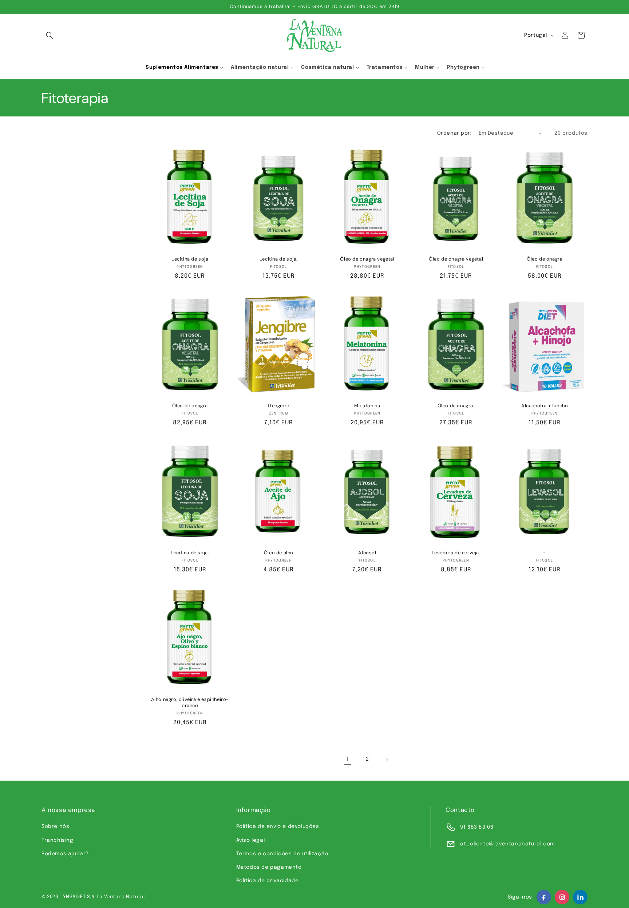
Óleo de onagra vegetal (367, 259)
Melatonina (367, 406)
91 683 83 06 (476, 827)
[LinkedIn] (580, 897)
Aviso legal (250, 840)
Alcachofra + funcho (544, 406)
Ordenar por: (454, 133)
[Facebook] (544, 897)
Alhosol (367, 553)
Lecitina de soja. (279, 259)
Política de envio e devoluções (277, 826)
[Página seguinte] (387, 760)
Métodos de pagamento (269, 867)
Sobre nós (55, 826)
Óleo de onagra (544, 259)
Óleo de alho (278, 553)
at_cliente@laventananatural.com (507, 843)
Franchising (57, 840)
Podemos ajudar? (65, 853)
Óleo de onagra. (456, 406)
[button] (49, 35)
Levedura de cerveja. (456, 553)
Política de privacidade (267, 880)
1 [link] (347, 759)
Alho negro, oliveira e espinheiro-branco (190, 703)
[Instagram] (562, 897)
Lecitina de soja (190, 259)
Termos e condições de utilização (282, 853)
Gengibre (278, 406)
